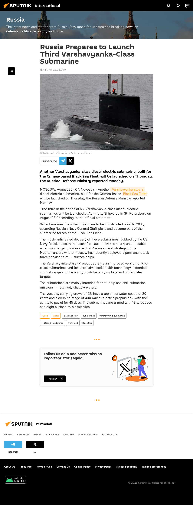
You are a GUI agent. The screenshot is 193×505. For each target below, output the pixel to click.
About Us (9, 466)
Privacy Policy (103, 466)
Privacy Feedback (126, 466)
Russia (45, 315)
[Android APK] (15, 480)
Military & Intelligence (52, 322)
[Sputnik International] (18, 9)
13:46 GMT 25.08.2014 (53, 69)
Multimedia (109, 434)
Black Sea (87, 322)
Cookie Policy (82, 466)
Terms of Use (44, 466)
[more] (11, 71)
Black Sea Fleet (134, 194)
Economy (52, 434)
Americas (23, 434)
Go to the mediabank (81, 153)
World (56, 315)
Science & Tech (88, 434)
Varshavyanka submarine (112, 315)
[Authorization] (168, 5)
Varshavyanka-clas (125, 189)
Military (68, 434)
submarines (89, 315)
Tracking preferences (153, 466)
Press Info (26, 466)
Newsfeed (73, 322)
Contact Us (63, 466)
